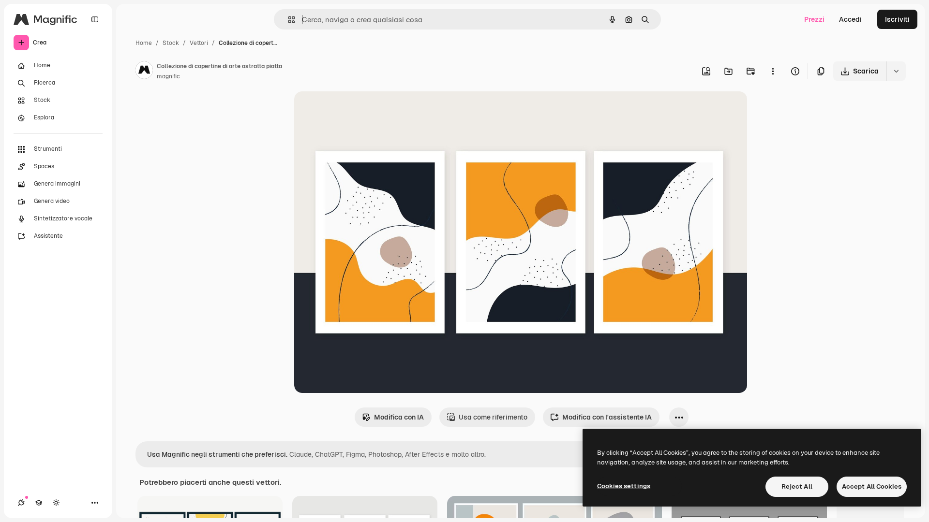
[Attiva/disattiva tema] (56, 502)
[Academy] (38, 502)
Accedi (850, 19)
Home (143, 43)
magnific (168, 76)
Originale (358, 110)
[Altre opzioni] (772, 71)
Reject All (796, 486)
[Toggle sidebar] (95, 19)
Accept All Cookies (871, 486)
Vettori (199, 43)
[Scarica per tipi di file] (896, 71)
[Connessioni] (21, 502)
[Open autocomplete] (287, 19)
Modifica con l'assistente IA (607, 417)
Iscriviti (897, 19)
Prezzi (814, 19)
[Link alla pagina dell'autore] (144, 71)
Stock (171, 43)
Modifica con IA (399, 417)
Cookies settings (623, 486)
